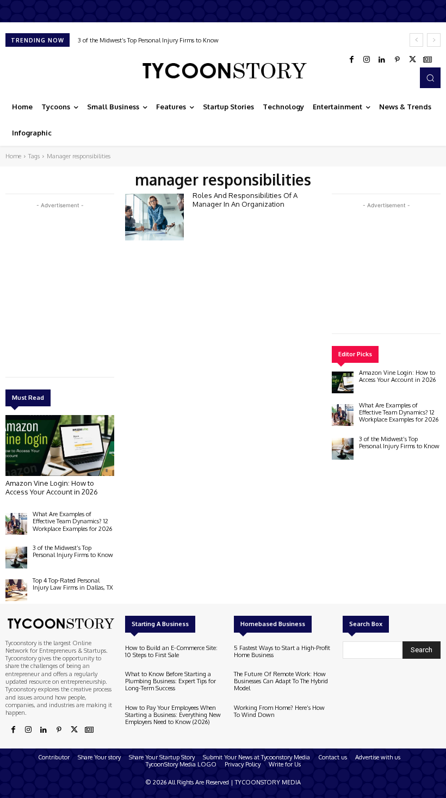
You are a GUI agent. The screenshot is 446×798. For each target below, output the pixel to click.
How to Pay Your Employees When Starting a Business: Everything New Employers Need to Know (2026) (173, 715)
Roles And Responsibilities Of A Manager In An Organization (245, 199)
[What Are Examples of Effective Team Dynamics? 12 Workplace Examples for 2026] (16, 524)
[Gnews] (427, 59)
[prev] (416, 40)
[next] (434, 40)
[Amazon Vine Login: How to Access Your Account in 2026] (59, 445)
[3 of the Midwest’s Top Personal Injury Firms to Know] (16, 557)
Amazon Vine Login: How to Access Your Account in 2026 (51, 487)
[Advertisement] (87, 287)
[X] (412, 59)
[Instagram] (366, 59)
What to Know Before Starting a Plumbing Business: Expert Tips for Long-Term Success (170, 681)
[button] (430, 77)
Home (13, 156)
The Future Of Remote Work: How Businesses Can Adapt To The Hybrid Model (281, 681)
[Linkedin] (381, 59)
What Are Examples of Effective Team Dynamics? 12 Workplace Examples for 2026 (72, 521)
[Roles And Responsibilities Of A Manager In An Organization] (154, 217)
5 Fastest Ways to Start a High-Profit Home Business (282, 651)
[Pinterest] (397, 59)
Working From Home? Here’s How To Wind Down (279, 711)
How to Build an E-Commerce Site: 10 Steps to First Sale (171, 651)
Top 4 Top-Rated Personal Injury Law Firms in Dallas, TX (73, 584)
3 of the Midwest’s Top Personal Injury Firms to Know (148, 40)
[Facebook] (351, 59)
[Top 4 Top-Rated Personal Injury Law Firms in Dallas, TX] (16, 590)
